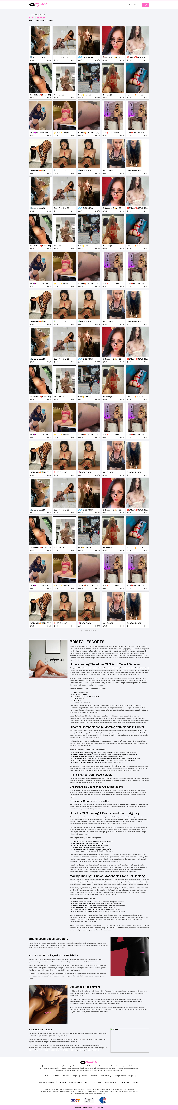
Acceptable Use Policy (46, 1082)
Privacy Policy (96, 1082)
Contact (136, 1082)
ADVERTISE (133, 5)
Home (46, 1076)
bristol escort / (41, 15)
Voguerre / (32, 15)
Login (146, 5)
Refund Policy (124, 1082)
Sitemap (94, 1076)
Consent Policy (106, 1076)
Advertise (66, 1076)
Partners (84, 1076)
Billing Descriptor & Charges (124, 1076)
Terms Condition (110, 1082)
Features (56, 1076)
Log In (75, 1076)
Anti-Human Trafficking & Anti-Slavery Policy (73, 1082)
